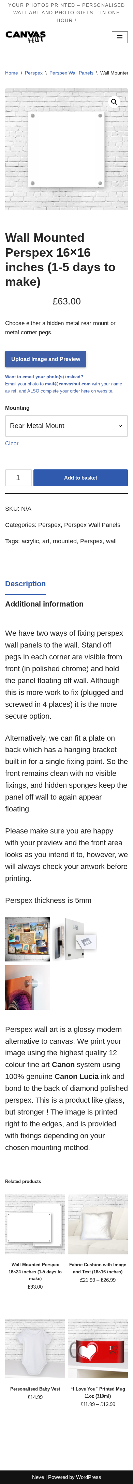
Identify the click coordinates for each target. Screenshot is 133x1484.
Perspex (34, 73)
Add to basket (80, 478)
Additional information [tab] (44, 604)
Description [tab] (25, 583)
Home (11, 73)
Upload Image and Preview (45, 359)
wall (111, 541)
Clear (11, 443)
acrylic (30, 541)
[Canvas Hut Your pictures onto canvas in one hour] (25, 37)
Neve (38, 1477)
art (45, 541)
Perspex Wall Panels (71, 73)
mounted (65, 541)
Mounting (17, 408)
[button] (114, 102)
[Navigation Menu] (120, 37)
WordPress (88, 1477)
